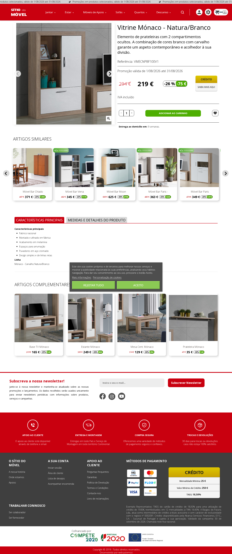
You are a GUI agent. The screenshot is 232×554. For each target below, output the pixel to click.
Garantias (92, 477)
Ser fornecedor (16, 517)
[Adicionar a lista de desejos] (215, 113)
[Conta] (199, 12)
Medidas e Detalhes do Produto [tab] (96, 220)
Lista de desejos (56, 478)
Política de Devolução (98, 482)
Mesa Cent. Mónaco (142, 347)
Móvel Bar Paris (164, 191)
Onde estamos (16, 477)
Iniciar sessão (55, 467)
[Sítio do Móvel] (19, 12)
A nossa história (17, 471)
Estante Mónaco (90, 347)
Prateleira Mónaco (193, 347)
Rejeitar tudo (93, 285)
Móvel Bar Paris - (123, 191)
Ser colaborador (17, 512)
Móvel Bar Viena (39, 191)
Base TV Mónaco (39, 347)
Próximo (110, 74)
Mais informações (81, 277)
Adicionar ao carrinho (173, 113)
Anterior (18, 74)
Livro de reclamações (98, 498)
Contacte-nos (94, 493)
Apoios (12, 482)
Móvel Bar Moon (81, 191)
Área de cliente (55, 473)
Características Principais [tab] (39, 220)
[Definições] (208, 12)
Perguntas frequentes (98, 471)
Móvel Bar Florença (206, 191)
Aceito (138, 285)
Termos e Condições (97, 487)
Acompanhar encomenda (61, 483)
